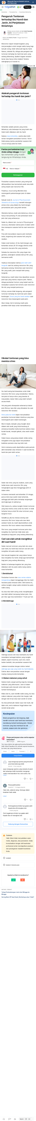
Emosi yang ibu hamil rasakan (20, 296)
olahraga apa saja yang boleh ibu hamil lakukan (17, 669)
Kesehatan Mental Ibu (25, 12)
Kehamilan (4, 12)
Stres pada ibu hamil (8, 415)
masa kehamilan (12, 136)
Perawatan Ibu (13, 12)
